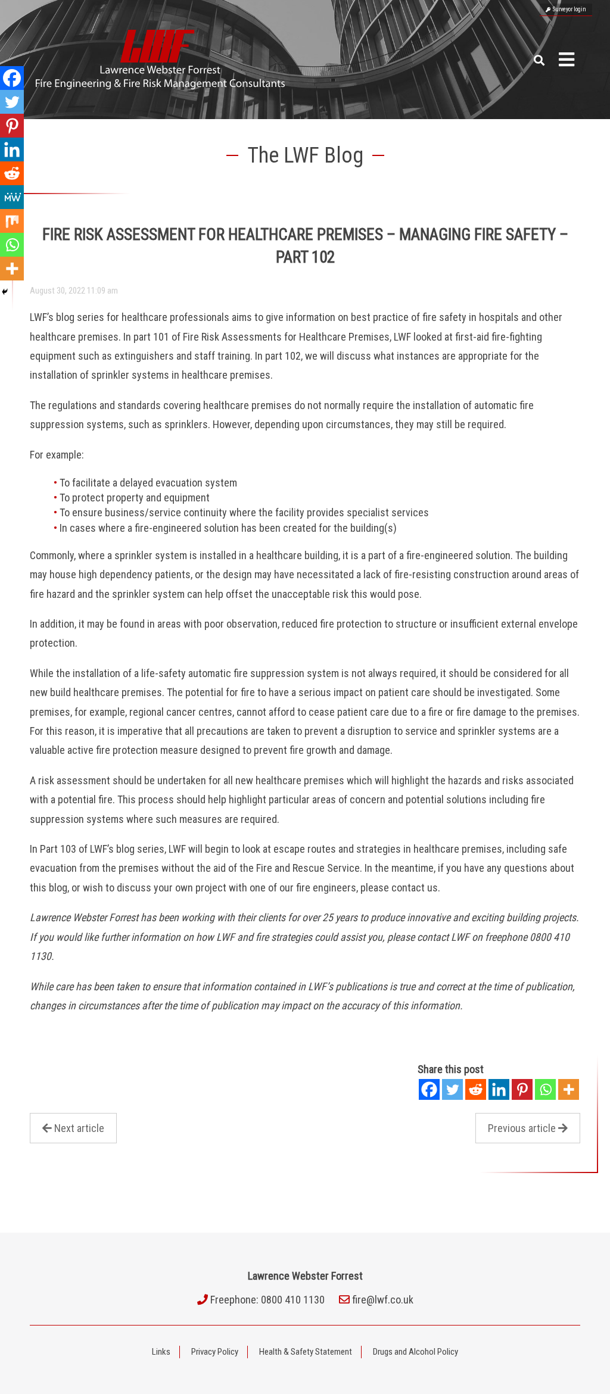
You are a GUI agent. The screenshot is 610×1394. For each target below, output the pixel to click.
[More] (568, 1089)
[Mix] (12, 221)
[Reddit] (475, 1089)
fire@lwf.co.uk (382, 1299)
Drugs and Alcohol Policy (415, 1351)
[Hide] (5, 292)
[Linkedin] (498, 1089)
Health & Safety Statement (305, 1351)
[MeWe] (12, 197)
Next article (79, 1128)
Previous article (522, 1128)
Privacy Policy (214, 1351)
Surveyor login (568, 9)
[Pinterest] (522, 1089)
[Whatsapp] (545, 1089)
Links (161, 1351)
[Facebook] (429, 1089)
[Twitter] (452, 1089)
